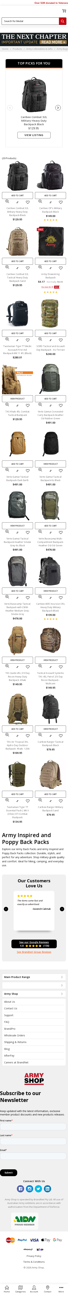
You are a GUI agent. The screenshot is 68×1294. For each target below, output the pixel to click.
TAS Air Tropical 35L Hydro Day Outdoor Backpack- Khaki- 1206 (17, 745)
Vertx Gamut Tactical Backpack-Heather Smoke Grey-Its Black (17, 542)
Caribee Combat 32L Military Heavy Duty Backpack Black (34, 120)
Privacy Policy (34, 1256)
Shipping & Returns (15, 1042)
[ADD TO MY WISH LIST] (27, 202)
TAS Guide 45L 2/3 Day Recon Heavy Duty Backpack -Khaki (17, 676)
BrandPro (9, 1028)
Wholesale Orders (14, 1035)
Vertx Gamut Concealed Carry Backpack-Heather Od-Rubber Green (50, 415)
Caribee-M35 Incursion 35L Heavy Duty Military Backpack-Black (50, 607)
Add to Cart (17, 195)
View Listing (33, 135)
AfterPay (9, 1055)
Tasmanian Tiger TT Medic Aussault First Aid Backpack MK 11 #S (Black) (17, 350)
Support (8, 1015)
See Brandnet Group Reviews (34, 952)
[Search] (62, 21)
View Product (17, 398)
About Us (9, 1001)
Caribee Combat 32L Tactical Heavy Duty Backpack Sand (18, 278)
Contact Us (10, 1008)
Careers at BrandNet (16, 1062)
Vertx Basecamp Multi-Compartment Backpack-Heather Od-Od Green (50, 542)
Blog (7, 1049)
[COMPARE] (17, 202)
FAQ (6, 1022)
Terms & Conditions (34, 1261)
